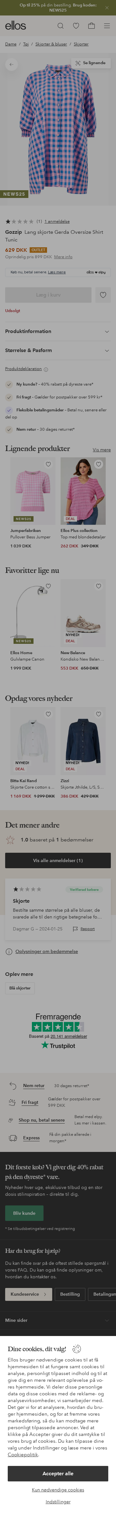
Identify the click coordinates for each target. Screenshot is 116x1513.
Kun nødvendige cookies (58, 1490)
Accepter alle (58, 1473)
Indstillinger (58, 1502)
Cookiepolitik (23, 1455)
